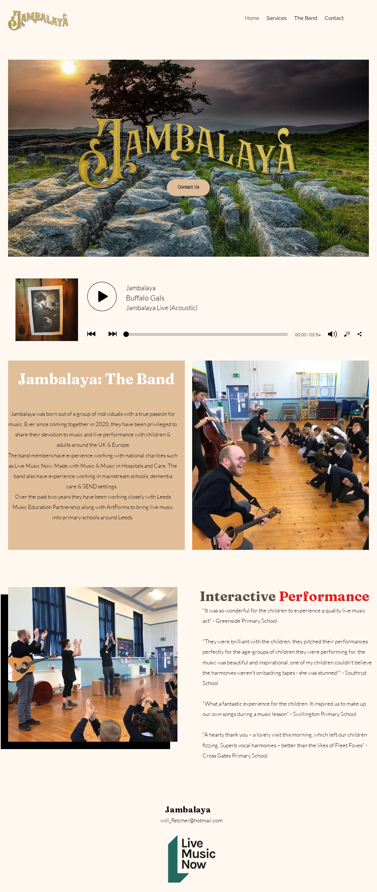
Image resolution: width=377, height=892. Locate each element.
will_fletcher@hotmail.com (192, 820)
